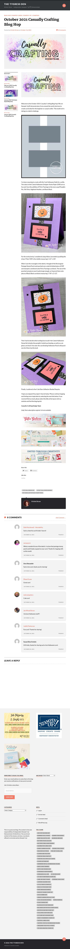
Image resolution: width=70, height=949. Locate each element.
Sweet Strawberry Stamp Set (45, 917)
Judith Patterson (29, 626)
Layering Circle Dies (58, 879)
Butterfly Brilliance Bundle (45, 843)
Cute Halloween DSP (28, 490)
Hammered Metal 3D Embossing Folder (48, 863)
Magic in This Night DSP (44, 887)
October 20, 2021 (29, 649)
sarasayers (27, 543)
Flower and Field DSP (43, 853)
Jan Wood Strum (29, 610)
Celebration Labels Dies (44, 845)
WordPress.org (42, 822)
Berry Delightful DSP (43, 838)
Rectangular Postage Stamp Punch (32, 492)
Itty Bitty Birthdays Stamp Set (46, 876)
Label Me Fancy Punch (43, 879)
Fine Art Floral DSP (56, 851)
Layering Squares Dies (43, 881)
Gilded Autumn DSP (43, 861)
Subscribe (9, 797)
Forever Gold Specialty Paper (46, 858)
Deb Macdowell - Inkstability (33, 527)
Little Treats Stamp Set (44, 884)
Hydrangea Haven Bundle (44, 871)
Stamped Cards (16, 15)
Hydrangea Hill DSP (43, 874)
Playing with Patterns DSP (45, 905)
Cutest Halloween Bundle (44, 490)
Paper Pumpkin (57, 899)
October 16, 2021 (26, 30)
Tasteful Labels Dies (43, 920)
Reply (62, 534)
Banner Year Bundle (58, 835)
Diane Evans (27, 579)
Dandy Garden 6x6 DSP (43, 848)
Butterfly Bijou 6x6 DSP (44, 840)
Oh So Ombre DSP (42, 894)
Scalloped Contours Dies (44, 912)
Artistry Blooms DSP (43, 833)
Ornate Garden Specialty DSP (45, 897)
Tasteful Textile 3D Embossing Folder (48, 923)
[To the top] (64, 939)
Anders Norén (14, 945)
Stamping (35, 15)
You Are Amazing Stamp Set (45, 928)
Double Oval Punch (58, 848)
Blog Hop (7, 15)
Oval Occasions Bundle (44, 899)
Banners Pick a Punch (43, 835)
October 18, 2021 (29, 633)
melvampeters (28, 595)
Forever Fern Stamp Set (44, 856)
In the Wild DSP (55, 874)
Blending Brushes (57, 838)
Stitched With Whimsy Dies (45, 915)
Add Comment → (61, 517)
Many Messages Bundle (44, 889)
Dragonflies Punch (43, 851)
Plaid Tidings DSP (42, 902)
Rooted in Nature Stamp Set (45, 910)
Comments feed (43, 818)
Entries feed (41, 814)
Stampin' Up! (27, 15)
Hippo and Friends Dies (44, 869)
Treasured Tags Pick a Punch (45, 925)
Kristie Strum (14, 30)
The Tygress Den (15, 4)
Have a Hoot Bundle (43, 866)
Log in (40, 810)
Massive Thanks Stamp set (45, 892)
